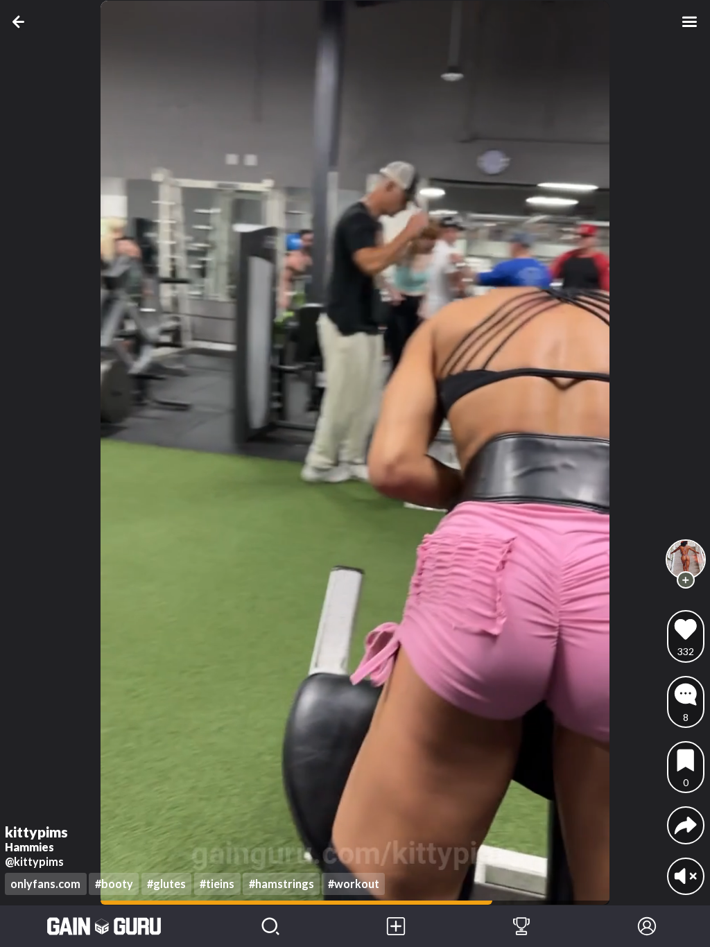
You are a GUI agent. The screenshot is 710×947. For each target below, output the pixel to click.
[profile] (686, 559)
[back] (21, 21)
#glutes (166, 883)
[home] (104, 926)
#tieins (217, 883)
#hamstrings (281, 883)
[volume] (685, 876)
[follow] (685, 580)
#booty (114, 883)
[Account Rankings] (522, 926)
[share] (685, 825)
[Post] (396, 926)
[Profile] (647, 926)
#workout (353, 883)
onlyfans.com (45, 883)
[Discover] (271, 926)
